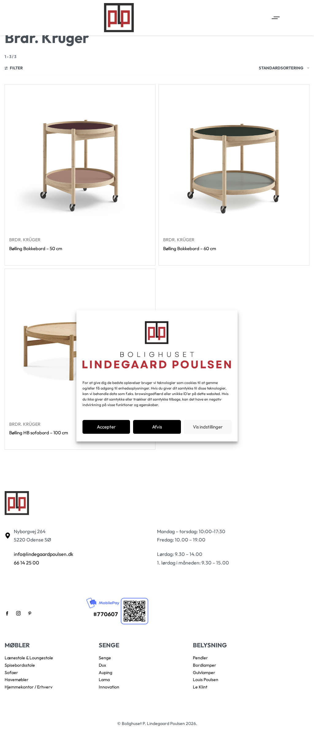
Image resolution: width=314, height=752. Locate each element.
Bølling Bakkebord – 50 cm (35, 248)
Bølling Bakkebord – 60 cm (189, 248)
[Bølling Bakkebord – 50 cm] (80, 160)
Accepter (106, 427)
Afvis (157, 427)
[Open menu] (275, 17)
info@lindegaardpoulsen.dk (43, 554)
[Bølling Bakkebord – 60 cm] (234, 160)
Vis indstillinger (208, 427)
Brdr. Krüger (24, 239)
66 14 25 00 (26, 563)
